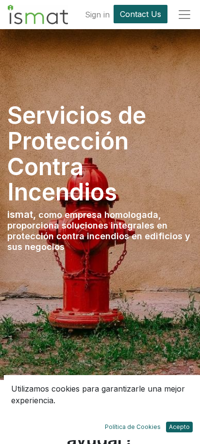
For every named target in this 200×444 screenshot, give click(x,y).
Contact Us (140, 14)
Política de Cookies (133, 426)
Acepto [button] (179, 426)
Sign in (97, 14)
